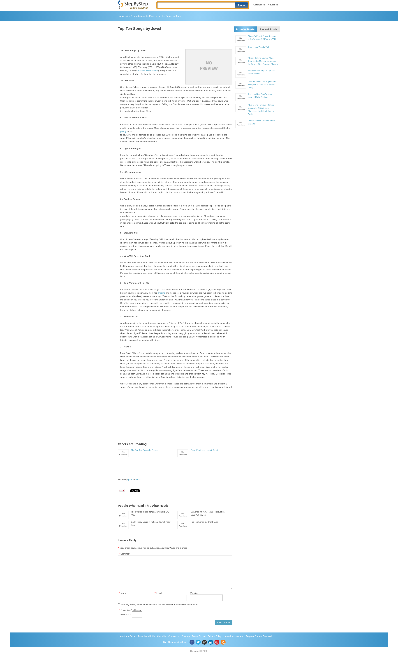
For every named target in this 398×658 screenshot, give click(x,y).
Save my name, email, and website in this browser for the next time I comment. (159, 604)
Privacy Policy (214, 636)
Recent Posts (268, 29)
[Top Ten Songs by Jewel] (208, 66)
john (130, 479)
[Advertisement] (174, 39)
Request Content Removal (259, 636)
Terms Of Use (199, 636)
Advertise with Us (146, 636)
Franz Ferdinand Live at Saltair (204, 450)
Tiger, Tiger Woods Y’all (258, 47)
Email (159, 593)
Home (121, 16)
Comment (125, 553)
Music (152, 16)
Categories (259, 4)
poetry (123, 131)
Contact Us (173, 636)
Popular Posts (245, 29)
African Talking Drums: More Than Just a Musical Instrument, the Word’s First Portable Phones (263, 61)
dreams (161, 293)
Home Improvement (233, 636)
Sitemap (186, 636)
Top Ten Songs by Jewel (169, 16)
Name (123, 593)
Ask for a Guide (127, 636)
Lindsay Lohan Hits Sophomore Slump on (262, 84)
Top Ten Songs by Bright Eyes (204, 522)
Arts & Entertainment (136, 16)
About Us (161, 636)
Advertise (273, 4)
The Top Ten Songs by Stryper (145, 450)
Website (194, 593)
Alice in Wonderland (148, 70)
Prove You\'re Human (130, 609)
